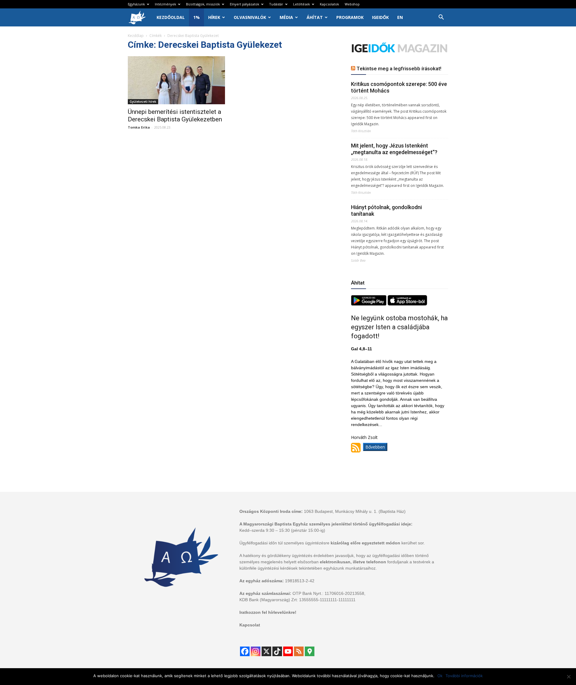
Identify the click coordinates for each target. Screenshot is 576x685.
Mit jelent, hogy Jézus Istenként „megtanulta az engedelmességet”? (394, 148)
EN (400, 17)
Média (286, 17)
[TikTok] (277, 651)
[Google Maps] (309, 651)
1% (196, 17)
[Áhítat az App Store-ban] (407, 304)
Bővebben (375, 447)
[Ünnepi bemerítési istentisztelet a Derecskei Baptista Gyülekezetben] (176, 80)
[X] (266, 651)
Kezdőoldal (171, 17)
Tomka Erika (139, 127)
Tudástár (276, 4)
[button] (441, 18)
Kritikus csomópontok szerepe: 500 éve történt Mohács (399, 87)
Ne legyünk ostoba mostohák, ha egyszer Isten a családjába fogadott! (399, 327)
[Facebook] (245, 651)
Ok (439, 675)
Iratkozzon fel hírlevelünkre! (267, 612)
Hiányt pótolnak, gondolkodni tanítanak (386, 210)
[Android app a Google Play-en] (369, 304)
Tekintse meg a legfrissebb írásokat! (398, 68)
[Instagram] (255, 651)
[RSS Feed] (299, 651)
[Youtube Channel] (288, 651)
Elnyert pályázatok (244, 4)
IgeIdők (380, 17)
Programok (350, 17)
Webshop (352, 4)
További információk (464, 675)
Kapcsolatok (329, 4)
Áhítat (315, 17)
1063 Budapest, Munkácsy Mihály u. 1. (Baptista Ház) (355, 511)
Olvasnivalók (250, 17)
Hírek (214, 17)
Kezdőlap (136, 35)
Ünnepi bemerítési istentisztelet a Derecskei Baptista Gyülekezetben (175, 115)
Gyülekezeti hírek (143, 101)
